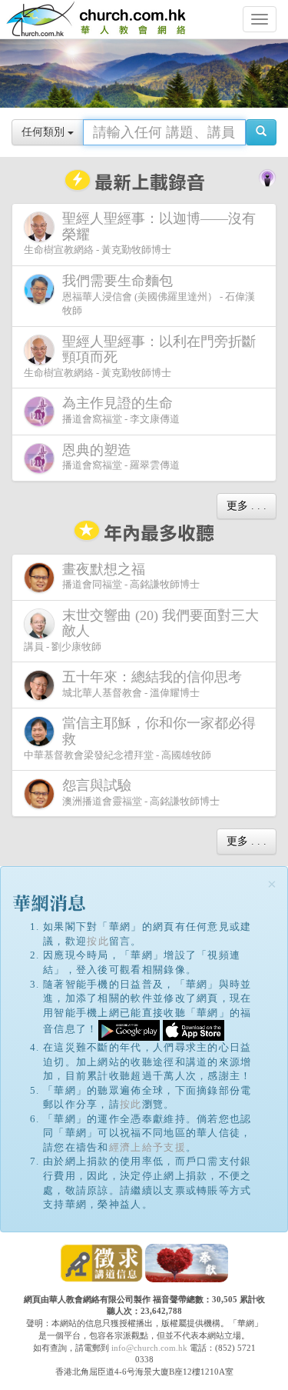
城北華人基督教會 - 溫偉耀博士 (152, 683)
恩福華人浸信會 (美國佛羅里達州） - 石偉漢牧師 (158, 294)
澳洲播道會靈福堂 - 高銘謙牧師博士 (141, 792)
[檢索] (261, 132)
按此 (98, 941)
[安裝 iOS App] (193, 1029)
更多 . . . (246, 506)
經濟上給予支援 (147, 1147)
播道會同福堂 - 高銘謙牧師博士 (131, 576)
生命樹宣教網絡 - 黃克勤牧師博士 (140, 233)
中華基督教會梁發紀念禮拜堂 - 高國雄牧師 (140, 737)
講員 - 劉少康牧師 (141, 630)
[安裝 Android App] (129, 1029)
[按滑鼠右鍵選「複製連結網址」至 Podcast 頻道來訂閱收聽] (267, 177)
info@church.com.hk (149, 1347)
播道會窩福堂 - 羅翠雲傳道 (121, 457)
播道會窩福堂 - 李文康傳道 (121, 410)
